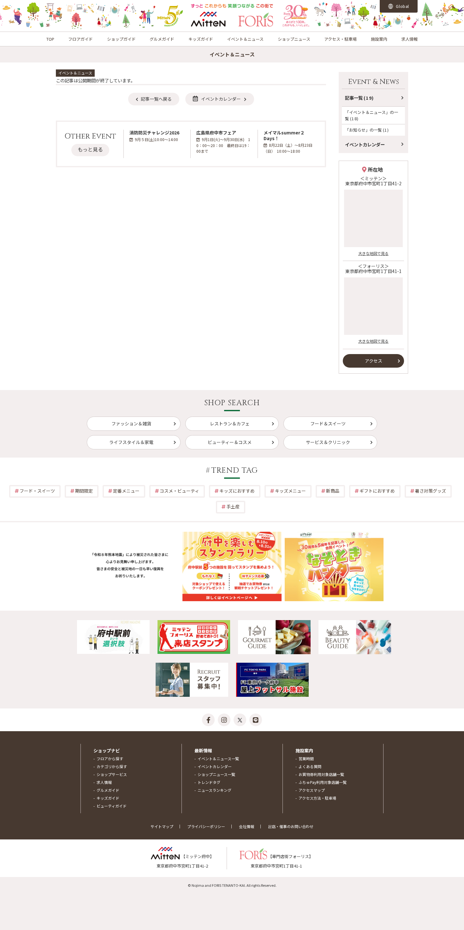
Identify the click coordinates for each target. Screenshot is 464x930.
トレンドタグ (209, 782)
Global (402, 6)
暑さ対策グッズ (430, 491)
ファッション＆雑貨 (131, 423)
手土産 (233, 506)
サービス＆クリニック (328, 442)
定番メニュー (126, 491)
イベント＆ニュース (245, 39)
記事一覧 (359, 97)
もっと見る (90, 149)
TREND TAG (234, 470)
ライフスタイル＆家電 (131, 442)
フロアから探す (110, 758)
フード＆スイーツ (328, 423)
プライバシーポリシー (206, 826)
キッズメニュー (290, 491)
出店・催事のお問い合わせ (290, 826)
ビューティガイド (112, 806)
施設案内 (379, 39)
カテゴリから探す (112, 766)
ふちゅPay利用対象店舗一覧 (323, 782)
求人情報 (409, 39)
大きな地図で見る (373, 253)
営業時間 (306, 758)
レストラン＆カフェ (230, 423)
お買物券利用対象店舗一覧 (321, 774)
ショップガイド (121, 39)
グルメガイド (162, 39)
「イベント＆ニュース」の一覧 (371, 115)
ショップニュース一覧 (216, 774)
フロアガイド (80, 39)
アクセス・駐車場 (340, 39)
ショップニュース (294, 39)
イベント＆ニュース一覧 (218, 758)
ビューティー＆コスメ (230, 442)
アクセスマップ (312, 790)
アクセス (373, 361)
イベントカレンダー (221, 99)
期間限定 (84, 491)
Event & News (373, 81)
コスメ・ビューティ (179, 491)
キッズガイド (200, 39)
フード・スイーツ (37, 491)
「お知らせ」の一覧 (367, 130)
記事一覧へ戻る (156, 99)
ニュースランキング (214, 790)
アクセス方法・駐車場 (317, 798)
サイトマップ (162, 826)
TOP (50, 39)
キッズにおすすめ (237, 491)
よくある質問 (310, 766)
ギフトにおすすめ (377, 491)
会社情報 (246, 826)
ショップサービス (112, 774)
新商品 (332, 491)
